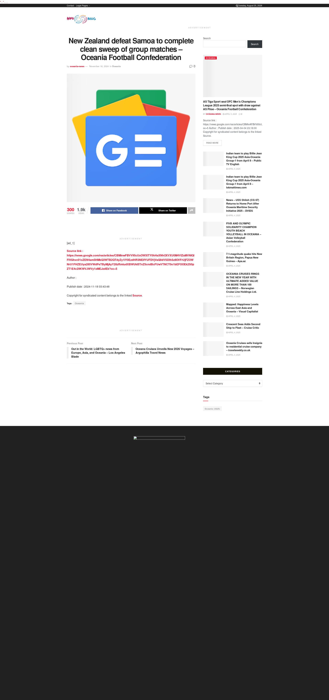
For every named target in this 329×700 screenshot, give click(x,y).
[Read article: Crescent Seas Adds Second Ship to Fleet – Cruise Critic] (213, 329)
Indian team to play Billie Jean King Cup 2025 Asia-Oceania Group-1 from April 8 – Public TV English (244, 158)
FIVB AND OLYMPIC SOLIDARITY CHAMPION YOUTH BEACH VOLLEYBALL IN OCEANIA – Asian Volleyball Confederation (243, 232)
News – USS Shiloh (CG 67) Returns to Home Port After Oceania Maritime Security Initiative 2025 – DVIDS (242, 205)
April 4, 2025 (234, 192)
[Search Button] (237, 5)
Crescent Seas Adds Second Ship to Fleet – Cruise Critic (243, 326)
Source (137, 295)
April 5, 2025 (230, 114)
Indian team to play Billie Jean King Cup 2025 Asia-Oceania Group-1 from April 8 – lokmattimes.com (244, 182)
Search (207, 38)
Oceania (116, 66)
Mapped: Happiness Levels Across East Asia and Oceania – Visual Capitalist (242, 307)
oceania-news (77, 66)
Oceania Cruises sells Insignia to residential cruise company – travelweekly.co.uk (244, 346)
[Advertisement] (199, 16)
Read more (214, 142)
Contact (70, 5)
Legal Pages (82, 5)
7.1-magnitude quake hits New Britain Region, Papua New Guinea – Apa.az (244, 257)
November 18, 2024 (99, 66)
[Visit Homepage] (81, 19)
